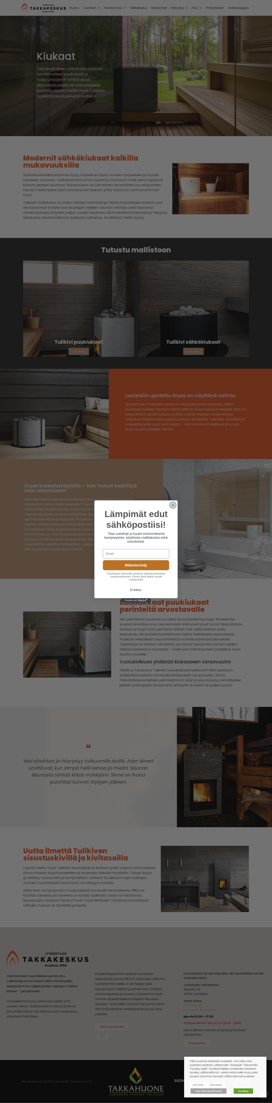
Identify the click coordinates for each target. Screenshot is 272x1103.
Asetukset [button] (216, 1085)
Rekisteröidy (136, 565)
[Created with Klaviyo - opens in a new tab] (136, 600)
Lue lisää (198, 1085)
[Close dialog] (173, 505)
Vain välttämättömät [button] (208, 1091)
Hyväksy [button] (243, 1091)
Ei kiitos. (136, 590)
